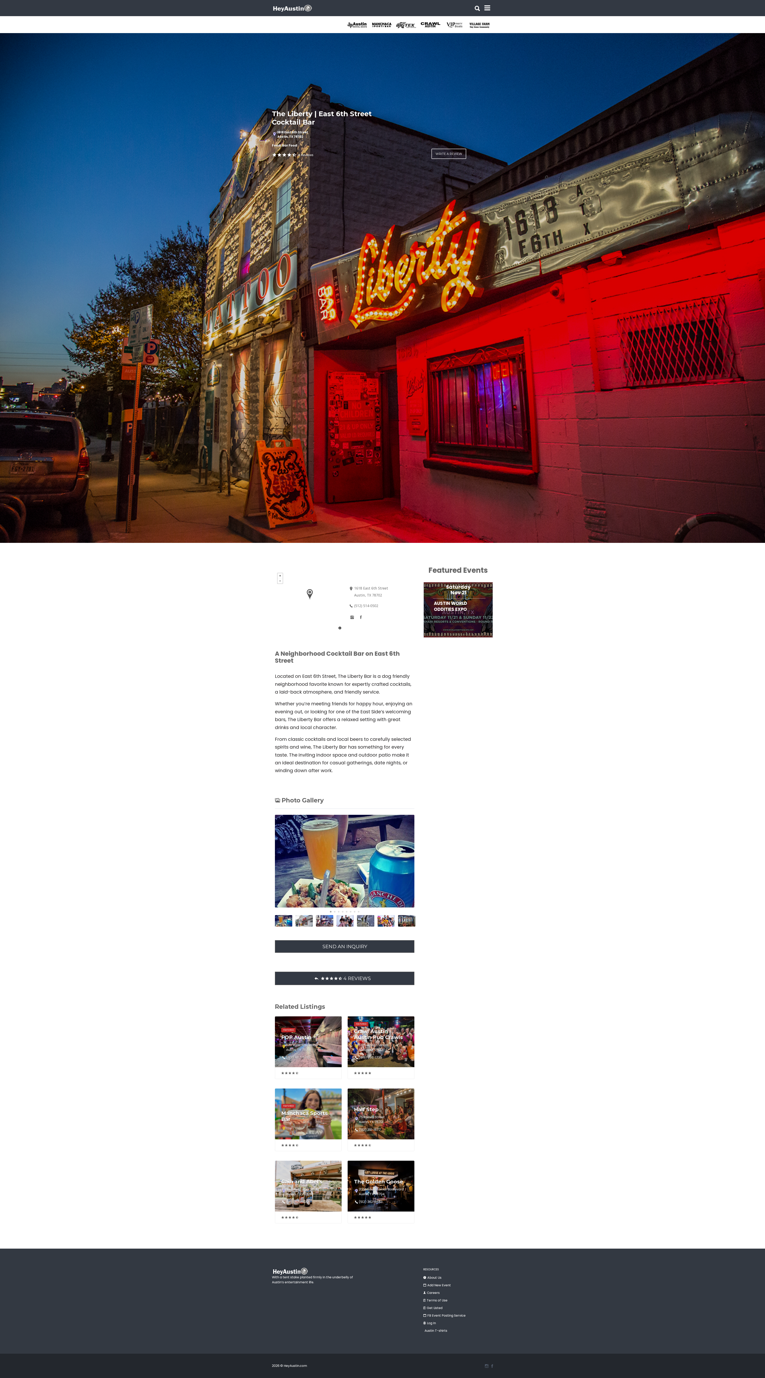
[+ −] (309, 602)
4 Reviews (305, 155)
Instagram (486, 1366)
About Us (434, 1277)
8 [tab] (359, 912)
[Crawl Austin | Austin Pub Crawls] (457, 25)
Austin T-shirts (436, 1330)
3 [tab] (339, 912)
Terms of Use (437, 1300)
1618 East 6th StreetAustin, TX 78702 (292, 134)
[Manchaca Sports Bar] (408, 25)
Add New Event (439, 1285)
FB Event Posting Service (446, 1315)
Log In (431, 1323)
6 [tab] (351, 912)
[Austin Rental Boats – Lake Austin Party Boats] (384, 25)
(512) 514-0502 (366, 605)
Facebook (492, 1366)
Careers (433, 1292)
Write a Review (448, 154)
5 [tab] (347, 912)
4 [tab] (343, 912)
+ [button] (280, 575)
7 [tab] (355, 912)
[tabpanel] (359, 25)
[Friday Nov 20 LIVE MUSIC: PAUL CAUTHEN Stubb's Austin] (458, 639)
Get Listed (434, 1308)
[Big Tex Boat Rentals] (433, 25)
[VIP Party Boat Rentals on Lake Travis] (482, 25)
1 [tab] (331, 912)
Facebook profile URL (360, 617)
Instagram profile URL (352, 617)
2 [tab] (335, 912)
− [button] (280, 581)
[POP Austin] (359, 25)
